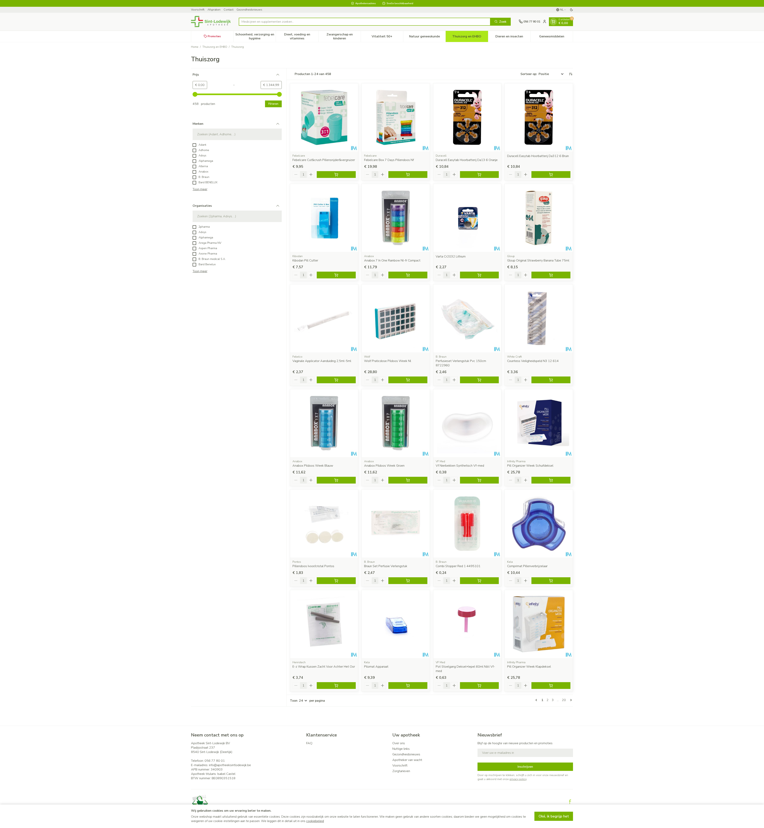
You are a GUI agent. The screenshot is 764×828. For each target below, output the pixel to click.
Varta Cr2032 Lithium (451, 256)
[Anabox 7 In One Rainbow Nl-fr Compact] (396, 218)
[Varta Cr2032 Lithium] (467, 218)
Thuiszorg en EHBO (214, 47)
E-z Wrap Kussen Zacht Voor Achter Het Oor (323, 666)
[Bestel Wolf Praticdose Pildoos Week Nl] (407, 379)
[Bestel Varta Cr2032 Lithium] (479, 275)
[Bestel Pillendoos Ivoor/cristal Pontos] (336, 580)
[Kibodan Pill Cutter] (324, 218)
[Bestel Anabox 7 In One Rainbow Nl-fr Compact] (407, 275)
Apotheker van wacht (407, 760)
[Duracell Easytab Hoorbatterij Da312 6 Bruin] (539, 117)
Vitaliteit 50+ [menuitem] (387, 37)
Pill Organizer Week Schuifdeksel (530, 465)
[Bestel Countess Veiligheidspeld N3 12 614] (550, 379)
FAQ (309, 743)
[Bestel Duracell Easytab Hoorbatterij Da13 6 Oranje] (479, 174)
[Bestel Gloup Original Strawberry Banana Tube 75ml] (550, 275)
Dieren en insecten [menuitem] (512, 37)
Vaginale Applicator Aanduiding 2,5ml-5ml (321, 361)
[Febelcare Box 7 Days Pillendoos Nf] (396, 117)
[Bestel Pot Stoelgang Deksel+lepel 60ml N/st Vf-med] (479, 685)
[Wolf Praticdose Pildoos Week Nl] (396, 318)
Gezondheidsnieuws (249, 10)
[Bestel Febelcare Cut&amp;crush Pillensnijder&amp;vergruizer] (336, 174)
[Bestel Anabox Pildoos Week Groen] (407, 480)
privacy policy (518, 779)
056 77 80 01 (215, 761)
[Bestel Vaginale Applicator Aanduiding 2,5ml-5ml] (336, 379)
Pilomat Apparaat (376, 666)
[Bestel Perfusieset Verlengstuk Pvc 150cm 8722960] (479, 379)
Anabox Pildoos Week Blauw (312, 465)
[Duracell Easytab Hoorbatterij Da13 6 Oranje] (467, 117)
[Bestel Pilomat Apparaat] (407, 685)
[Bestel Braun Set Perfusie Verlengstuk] (407, 580)
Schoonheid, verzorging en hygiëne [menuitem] (255, 36)
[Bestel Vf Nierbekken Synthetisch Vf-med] (479, 480)
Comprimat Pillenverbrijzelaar (527, 566)
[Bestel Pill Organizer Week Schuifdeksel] (550, 480)
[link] (537, 700)
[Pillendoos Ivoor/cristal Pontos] (324, 524)
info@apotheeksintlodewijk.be (230, 765)
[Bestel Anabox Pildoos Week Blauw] (336, 480)
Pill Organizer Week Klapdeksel (529, 666)
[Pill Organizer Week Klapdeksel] (539, 624)
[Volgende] (570, 700)
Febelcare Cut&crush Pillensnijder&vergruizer (323, 160)
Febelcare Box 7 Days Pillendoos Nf (389, 160)
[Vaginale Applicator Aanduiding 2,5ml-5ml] (324, 318)
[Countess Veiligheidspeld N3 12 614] (539, 318)
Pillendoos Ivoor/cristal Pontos (313, 566)
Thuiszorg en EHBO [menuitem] (470, 37)
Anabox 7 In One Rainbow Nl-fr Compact (392, 260)
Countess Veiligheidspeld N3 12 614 (533, 361)
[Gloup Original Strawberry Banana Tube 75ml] (539, 218)
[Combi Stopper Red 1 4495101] (467, 524)
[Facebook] (570, 802)
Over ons (398, 743)
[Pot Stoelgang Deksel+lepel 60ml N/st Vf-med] (467, 624)
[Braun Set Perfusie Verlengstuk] (396, 524)
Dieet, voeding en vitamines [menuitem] (301, 36)
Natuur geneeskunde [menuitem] (427, 37)
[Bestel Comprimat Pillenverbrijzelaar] (550, 580)
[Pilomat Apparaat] (396, 624)
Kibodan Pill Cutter (305, 260)
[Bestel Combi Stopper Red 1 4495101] (479, 580)
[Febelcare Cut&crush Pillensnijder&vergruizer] (324, 117)
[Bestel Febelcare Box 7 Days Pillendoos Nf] (407, 174)
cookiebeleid (315, 821)
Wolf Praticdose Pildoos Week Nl (387, 361)
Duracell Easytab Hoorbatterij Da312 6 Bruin (538, 156)
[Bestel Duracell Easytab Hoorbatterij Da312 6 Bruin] (550, 174)
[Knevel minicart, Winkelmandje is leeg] (553, 21)
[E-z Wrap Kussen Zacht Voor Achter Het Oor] (324, 624)
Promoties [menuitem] (214, 36)
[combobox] (364, 21)
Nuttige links (401, 749)
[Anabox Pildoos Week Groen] (396, 423)
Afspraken (214, 10)
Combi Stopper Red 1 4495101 (458, 566)
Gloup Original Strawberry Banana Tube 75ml (538, 260)
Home (194, 47)
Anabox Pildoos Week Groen (384, 465)
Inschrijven (525, 767)
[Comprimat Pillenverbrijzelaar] (539, 524)
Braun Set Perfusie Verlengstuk (385, 566)
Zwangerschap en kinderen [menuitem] (343, 36)
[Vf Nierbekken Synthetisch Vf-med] (467, 423)
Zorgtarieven (401, 771)
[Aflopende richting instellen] (570, 74)
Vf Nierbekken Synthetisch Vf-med (460, 465)
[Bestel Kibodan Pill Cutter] (336, 275)
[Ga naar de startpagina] (211, 21)
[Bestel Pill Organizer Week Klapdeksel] (550, 685)
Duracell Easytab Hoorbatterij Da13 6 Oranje (467, 160)
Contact (228, 10)
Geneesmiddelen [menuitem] (556, 37)
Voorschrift (197, 10)
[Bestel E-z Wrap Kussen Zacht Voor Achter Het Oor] (336, 685)
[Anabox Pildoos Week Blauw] (324, 423)
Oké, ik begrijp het (554, 816)
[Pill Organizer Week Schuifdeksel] (539, 423)
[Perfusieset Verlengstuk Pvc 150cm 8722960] (467, 318)
